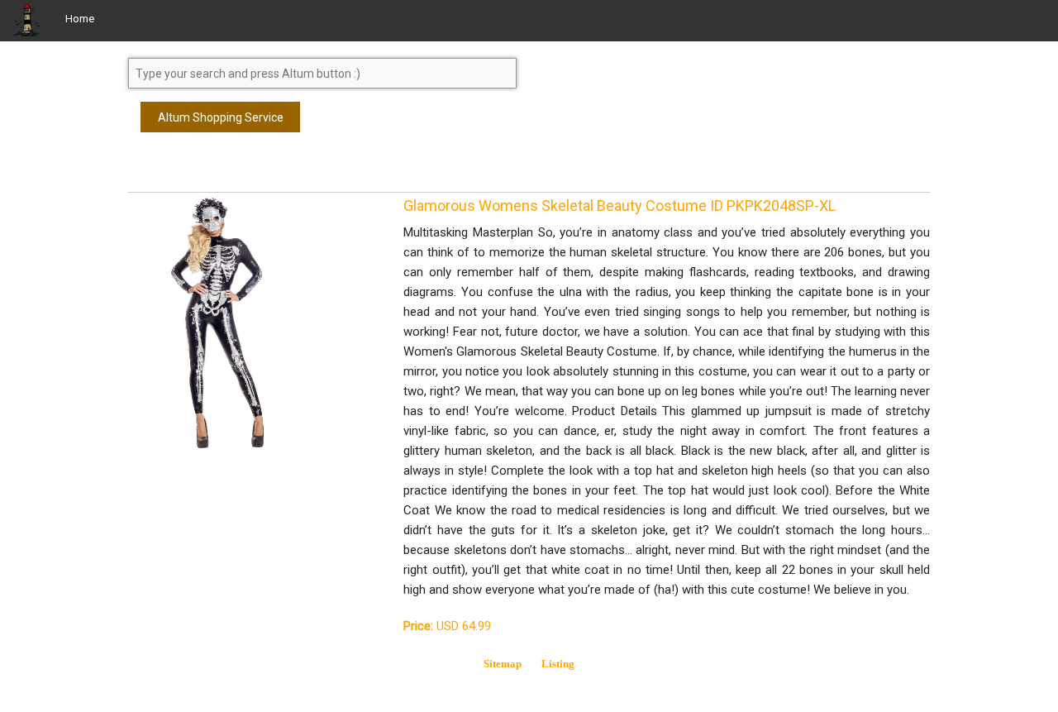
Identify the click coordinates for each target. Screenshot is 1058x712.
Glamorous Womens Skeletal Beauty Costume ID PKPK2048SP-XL (619, 205)
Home (79, 18)
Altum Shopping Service (221, 117)
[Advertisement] (260, 169)
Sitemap (503, 663)
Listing (557, 663)
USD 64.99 (447, 626)
